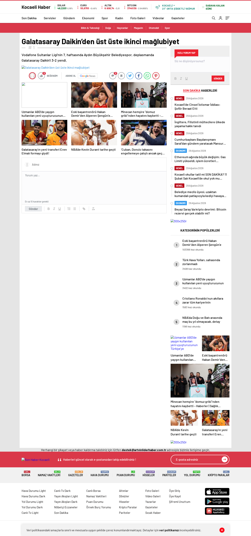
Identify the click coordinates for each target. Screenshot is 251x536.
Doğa (108, 27)
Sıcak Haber (153, 512)
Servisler (50, 18)
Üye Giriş (174, 490)
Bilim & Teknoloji (90, 27)
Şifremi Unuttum (179, 501)
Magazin (138, 27)
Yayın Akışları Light (66, 496)
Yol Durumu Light (32, 501)
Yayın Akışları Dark (65, 501)
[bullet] (74, 208)
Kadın (119, 18)
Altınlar (123, 490)
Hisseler (149, 474)
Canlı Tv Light (30, 512)
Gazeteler (178, 18)
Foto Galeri (137, 18)
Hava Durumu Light (34, 490)
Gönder (33, 209)
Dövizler (124, 496)
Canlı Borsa (93, 490)
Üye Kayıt (175, 496)
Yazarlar (150, 501)
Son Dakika (29, 18)
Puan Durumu (126, 474)
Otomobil (154, 27)
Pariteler (169, 474)
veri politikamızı (169, 530)
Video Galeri (152, 496)
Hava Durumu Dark (33, 496)
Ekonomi (88, 18)
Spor (105, 18)
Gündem (69, 18)
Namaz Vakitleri (49, 474)
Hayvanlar (122, 27)
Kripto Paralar (218, 474)
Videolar (158, 18)
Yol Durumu (192, 474)
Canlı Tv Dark (62, 490)
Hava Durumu (100, 474)
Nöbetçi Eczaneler (66, 507)
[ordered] (69, 208)
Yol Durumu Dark (32, 507)
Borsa (26, 474)
